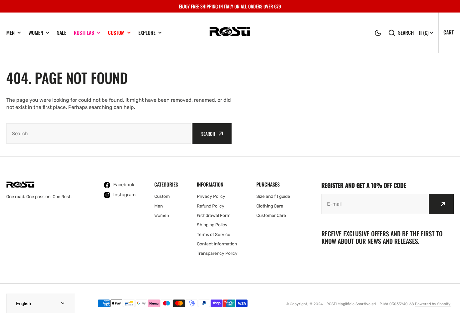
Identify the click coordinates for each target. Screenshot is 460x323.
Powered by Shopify (433, 304)
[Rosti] (230, 32)
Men (10, 32)
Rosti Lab (84, 32)
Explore (147, 32)
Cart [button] (448, 32)
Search (406, 32)
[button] (378, 32)
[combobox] (98, 133)
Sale (61, 32)
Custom (116, 32)
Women (35, 32)
